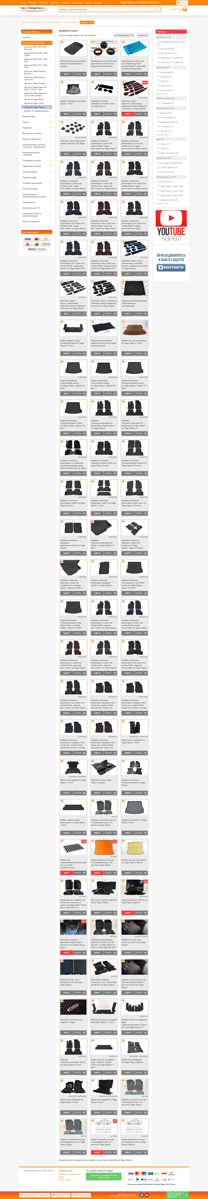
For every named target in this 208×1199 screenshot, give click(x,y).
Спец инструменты (31, 221)
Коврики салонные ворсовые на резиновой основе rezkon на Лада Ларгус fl (133, 424)
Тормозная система (32, 166)
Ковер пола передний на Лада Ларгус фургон (132, 1060)
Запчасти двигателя (32, 139)
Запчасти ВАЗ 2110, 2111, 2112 (36, 60)
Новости (66, 3)
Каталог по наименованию (36, 111)
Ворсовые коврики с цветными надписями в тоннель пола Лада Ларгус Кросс (72, 943)
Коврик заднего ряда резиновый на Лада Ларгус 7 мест (72, 822)
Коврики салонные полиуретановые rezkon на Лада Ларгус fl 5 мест (134, 463)
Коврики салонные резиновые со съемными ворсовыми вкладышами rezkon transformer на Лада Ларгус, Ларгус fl (72, 464)
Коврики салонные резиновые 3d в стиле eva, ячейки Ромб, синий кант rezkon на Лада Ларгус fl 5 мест (72, 265)
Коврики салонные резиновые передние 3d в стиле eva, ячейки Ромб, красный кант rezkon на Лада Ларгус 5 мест (103, 744)
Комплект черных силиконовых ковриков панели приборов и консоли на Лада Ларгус (104, 303)
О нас (23, 3)
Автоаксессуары (30, 189)
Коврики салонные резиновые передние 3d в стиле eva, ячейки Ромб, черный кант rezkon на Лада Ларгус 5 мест (103, 704)
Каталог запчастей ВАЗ (33, 43)
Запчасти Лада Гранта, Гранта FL (34, 78)
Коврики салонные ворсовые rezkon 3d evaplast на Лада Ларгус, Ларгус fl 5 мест (132, 544)
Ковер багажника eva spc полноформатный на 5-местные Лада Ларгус (102, 862)
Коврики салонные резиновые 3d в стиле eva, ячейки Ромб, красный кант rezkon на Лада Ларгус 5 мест (103, 225)
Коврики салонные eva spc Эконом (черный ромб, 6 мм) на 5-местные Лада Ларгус (134, 983)
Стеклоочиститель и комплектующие (32, 214)
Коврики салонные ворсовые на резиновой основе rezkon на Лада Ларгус (102, 424)
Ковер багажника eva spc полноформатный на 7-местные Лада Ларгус (102, 1142)
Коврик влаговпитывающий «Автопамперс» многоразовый (134, 303)
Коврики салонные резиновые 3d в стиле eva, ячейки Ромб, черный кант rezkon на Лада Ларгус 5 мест (134, 664)
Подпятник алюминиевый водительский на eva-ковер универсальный (73, 864)
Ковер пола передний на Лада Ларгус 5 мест (71, 1100)
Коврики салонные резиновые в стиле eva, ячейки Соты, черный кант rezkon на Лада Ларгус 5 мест (103, 664)
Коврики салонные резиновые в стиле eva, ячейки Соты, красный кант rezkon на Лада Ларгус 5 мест (103, 185)
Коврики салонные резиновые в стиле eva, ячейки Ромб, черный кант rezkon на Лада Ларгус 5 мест (103, 624)
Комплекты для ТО (31, 208)
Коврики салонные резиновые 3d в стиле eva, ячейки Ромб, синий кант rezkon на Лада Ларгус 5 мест (73, 225)
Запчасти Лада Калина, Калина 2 (35, 72)
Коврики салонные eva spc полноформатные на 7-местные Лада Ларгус (134, 1102)
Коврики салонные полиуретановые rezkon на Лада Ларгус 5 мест (103, 463)
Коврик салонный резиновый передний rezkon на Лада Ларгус (101, 582)
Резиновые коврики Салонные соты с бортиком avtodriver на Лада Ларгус (103, 982)
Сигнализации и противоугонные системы (34, 195)
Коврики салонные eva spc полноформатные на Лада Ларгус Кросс (72, 1142)
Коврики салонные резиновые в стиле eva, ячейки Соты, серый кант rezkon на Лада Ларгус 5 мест (134, 145)
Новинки (26, 37)
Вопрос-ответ (65, 1180)
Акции (61, 1177)
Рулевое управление (32, 183)
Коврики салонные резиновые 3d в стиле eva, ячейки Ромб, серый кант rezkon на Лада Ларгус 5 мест (134, 185)
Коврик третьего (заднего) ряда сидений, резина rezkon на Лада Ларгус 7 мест (103, 1063)
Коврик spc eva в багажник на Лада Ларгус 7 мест (134, 341)
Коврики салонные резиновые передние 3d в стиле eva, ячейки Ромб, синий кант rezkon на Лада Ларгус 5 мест (72, 744)
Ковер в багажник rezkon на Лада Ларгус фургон (134, 901)
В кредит (33, 3)
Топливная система (32, 160)
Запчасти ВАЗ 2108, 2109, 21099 (36, 54)
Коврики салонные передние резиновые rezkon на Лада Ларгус (72, 544)
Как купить (77, 3)
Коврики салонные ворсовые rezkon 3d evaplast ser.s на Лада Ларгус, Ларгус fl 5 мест (71, 584)
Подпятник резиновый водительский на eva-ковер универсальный (103, 343)
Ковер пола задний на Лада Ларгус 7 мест (73, 781)
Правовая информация (69, 1174)
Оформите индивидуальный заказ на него (104, 1176)
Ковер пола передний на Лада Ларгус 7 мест (133, 741)
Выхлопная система (32, 133)
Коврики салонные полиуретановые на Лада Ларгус (133, 782)
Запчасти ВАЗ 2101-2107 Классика (35, 48)
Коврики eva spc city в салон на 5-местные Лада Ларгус (134, 942)
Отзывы (98, 3)
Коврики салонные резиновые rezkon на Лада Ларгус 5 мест (72, 503)
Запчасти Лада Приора (34, 83)
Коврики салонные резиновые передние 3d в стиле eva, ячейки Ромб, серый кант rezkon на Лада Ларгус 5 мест (134, 704)
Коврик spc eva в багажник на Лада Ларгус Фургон (134, 861)
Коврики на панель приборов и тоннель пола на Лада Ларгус (103, 103)
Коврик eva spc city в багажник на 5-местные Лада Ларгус (71, 982)
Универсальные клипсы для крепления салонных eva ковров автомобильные (104, 63)
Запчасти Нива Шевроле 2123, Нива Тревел (35, 94)
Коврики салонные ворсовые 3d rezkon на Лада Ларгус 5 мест (102, 544)
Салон (26, 122)
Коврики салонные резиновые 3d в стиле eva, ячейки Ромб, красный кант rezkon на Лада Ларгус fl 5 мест (103, 265)
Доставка (55, 3)
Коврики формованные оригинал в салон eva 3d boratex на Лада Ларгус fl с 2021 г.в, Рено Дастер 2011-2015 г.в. (103, 944)
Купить (77, 74)
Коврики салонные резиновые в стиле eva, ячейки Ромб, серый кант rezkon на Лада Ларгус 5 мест (103, 145)
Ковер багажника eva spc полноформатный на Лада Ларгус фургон (134, 1142)
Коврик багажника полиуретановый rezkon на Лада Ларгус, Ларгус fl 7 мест (134, 384)
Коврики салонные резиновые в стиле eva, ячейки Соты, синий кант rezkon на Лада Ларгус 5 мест (73, 185)
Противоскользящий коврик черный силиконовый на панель (73, 63)
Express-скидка (30, 177)
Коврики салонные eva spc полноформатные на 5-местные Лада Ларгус (103, 822)
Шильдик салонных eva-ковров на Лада (71, 1020)
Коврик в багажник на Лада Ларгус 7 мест (72, 102)
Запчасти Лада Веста (34, 99)
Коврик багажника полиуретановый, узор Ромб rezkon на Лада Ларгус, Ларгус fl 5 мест (71, 624)
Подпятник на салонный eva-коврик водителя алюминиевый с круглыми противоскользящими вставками (134, 65)
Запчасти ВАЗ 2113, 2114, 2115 (36, 66)
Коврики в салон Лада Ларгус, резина (101, 781)
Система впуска (30, 172)
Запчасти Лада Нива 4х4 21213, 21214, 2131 (35, 88)
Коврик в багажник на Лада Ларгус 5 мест (134, 821)
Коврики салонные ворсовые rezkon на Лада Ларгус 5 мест (73, 1062)
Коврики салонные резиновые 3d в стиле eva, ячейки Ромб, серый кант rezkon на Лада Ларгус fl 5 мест (134, 225)
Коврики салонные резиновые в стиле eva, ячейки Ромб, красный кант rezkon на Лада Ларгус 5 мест (73, 664)
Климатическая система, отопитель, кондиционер (34, 146)
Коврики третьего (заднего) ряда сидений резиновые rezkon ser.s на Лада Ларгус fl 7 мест (134, 1023)
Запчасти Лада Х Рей (34, 103)
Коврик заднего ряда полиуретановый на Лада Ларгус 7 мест (72, 343)
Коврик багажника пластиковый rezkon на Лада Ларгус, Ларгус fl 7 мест (72, 384)
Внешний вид (29, 116)
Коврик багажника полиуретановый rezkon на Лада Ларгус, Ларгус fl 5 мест (72, 424)
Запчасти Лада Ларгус (34, 107)
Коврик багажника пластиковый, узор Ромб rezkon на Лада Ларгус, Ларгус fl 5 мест (133, 584)
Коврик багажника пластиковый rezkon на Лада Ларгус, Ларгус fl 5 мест (103, 384)
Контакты (44, 3)
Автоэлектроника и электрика (31, 153)
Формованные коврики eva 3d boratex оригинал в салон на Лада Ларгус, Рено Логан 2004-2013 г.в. (73, 904)
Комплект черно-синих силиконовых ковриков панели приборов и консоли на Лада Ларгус (135, 264)
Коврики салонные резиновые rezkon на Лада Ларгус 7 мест (103, 503)
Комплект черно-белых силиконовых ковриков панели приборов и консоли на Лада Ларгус (72, 304)
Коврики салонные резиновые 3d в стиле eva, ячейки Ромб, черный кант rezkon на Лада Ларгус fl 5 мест (73, 704)
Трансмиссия (29, 202)
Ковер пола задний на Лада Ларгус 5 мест (104, 1100)
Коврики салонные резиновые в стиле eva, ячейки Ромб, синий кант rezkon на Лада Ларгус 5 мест (134, 624)
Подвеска (27, 128)
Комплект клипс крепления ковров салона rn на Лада (72, 142)
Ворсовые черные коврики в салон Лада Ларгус (104, 901)
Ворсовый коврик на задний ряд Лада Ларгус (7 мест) (104, 1020)
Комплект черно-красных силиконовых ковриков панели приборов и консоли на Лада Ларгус (134, 105)
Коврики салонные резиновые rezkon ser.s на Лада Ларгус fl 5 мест (134, 503)
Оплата (88, 3)
